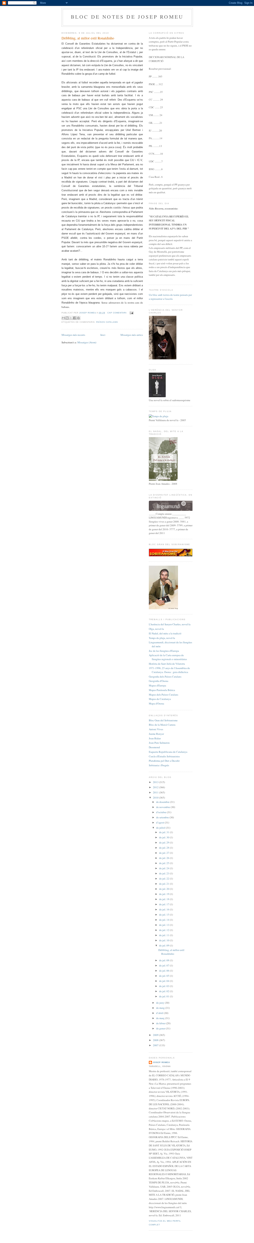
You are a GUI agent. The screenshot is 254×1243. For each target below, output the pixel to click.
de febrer (161, 1023)
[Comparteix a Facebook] (75, 318)
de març (160, 1018)
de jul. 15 (164, 914)
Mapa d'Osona (156, 703)
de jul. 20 (164, 889)
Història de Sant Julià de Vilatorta (167, 663)
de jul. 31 (164, 832)
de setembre (162, 817)
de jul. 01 (164, 996)
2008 (156, 1040)
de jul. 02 (164, 991)
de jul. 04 (164, 981)
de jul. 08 (164, 960)
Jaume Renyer (156, 734)
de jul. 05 (164, 975)
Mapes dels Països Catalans (163, 694)
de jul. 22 (164, 878)
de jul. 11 (164, 935)
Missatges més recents (73, 335)
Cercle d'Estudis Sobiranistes (164, 756)
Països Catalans (107, 322)
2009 (156, 1035)
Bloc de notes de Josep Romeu (127, 16)
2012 (156, 787)
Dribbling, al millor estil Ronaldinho (88, 38)
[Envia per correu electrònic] (63, 318)
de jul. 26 (164, 858)
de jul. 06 (164, 970)
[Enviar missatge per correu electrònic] (131, 313)
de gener (161, 1028)
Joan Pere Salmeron (159, 742)
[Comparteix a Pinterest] (78, 318)
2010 (156, 797)
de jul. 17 (164, 904)
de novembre (163, 807)
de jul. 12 (164, 930)
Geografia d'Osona (158, 681)
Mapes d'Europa (157, 685)
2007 (156, 1045)
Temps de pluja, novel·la (162, 638)
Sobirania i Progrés (159, 765)
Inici (102, 335)
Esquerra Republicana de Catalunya (168, 752)
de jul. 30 (164, 837)
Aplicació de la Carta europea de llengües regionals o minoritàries (168, 657)
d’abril (160, 1013)
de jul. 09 (164, 945)
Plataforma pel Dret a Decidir (164, 760)
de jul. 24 (164, 868)
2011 (156, 792)
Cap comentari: (117, 313)
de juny (160, 1002)
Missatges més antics (131, 335)
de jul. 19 (164, 894)
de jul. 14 (164, 919)
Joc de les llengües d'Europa (164, 651)
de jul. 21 (164, 883)
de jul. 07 (164, 965)
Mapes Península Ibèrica (162, 690)
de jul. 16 (164, 909)
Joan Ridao (155, 738)
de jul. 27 (164, 853)
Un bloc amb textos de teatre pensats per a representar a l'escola (170, 297)
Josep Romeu (161, 1062)
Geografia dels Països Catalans (165, 676)
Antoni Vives (156, 729)
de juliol (161, 827)
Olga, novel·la (156, 629)
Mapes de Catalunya (160, 699)
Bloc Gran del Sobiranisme (163, 720)
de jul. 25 (164, 863)
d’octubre (161, 812)
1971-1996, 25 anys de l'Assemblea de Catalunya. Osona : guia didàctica (169, 670)
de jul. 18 (164, 899)
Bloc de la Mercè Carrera (162, 724)
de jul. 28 (164, 847)
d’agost (160, 822)
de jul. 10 (164, 940)
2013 (156, 782)
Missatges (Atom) (86, 342)
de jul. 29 (164, 842)
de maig (160, 1008)
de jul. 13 (164, 925)
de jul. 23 (164, 873)
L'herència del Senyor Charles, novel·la (169, 624)
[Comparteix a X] (71, 318)
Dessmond (154, 747)
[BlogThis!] (67, 318)
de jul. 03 (164, 986)
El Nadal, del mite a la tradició (165, 633)
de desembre (163, 802)
